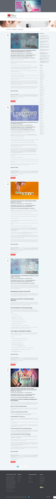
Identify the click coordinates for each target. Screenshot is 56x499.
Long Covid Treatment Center (29, 18)
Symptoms (18, 478)
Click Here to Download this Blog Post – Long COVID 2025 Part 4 (21, 125)
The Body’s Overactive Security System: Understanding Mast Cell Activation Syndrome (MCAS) (44, 62)
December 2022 (42, 104)
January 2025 (41, 87)
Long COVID (20, 293)
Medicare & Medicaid (42, 478)
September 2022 (42, 109)
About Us (12, 18)
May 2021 (41, 115)
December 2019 (42, 126)
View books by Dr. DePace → (14, 175)
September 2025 (42, 78)
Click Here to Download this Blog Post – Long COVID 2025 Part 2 (21, 278)
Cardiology (35, 18)
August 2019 (41, 129)
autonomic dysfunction (25, 232)
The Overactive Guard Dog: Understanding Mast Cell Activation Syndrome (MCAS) (44, 53)
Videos (39, 18)
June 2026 (41, 67)
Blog (48, 18)
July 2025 (41, 81)
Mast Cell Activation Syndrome (15, 351)
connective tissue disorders (17, 151)
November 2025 (42, 76)
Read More (13, 101)
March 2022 (41, 112)
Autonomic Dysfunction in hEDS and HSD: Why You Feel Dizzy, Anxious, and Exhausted (44, 59)
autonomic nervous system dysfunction (29, 95)
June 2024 (41, 98)
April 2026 (41, 70)
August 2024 (41, 95)
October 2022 (41, 107)
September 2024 (42, 93)
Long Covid (12, 59)
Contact (45, 18)
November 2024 (42, 90)
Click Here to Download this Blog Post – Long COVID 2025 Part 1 (21, 392)
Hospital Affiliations (42, 480)
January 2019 (41, 132)
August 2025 (41, 79)
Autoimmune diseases (14, 349)
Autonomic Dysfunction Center (19, 18)
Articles (29, 480)
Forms (42, 18)
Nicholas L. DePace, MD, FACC (15, 94)
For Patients (30, 478)
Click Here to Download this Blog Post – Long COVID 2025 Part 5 (21, 53)
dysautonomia (14, 230)
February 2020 (41, 123)
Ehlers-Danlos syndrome (33, 228)
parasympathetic (13, 437)
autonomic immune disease (31, 151)
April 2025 (41, 84)
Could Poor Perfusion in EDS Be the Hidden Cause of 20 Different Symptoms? (44, 42)
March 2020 (41, 121)
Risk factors (18, 480)
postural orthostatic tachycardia (14, 229)
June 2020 (41, 118)
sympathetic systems (18, 437)
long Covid (18, 131)
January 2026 (41, 73)
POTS (15, 249)
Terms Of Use (41, 483)
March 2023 (41, 101)
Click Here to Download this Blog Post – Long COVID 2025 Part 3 (21, 203)
